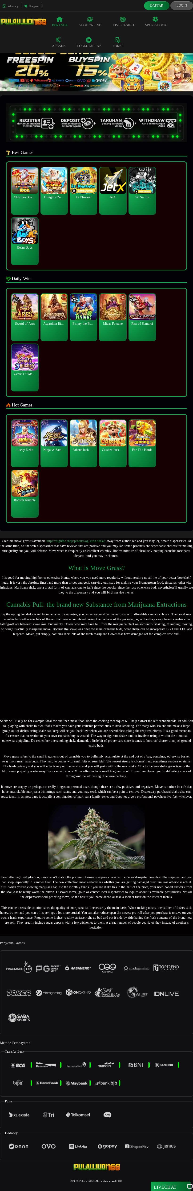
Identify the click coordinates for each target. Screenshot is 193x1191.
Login (182, 5)
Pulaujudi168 (86, 1180)
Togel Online (89, 46)
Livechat (165, 1187)
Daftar (156, 5)
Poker (118, 46)
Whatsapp (13, 6)
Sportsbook (156, 25)
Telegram (33, 6)
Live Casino (123, 25)
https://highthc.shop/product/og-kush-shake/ (75, 541)
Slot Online (90, 25)
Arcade (59, 46)
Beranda (60, 25)
